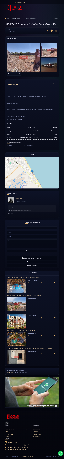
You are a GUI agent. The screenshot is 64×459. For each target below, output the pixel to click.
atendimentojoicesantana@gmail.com (21, 210)
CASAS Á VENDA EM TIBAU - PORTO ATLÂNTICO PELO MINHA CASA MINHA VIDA (29, 348)
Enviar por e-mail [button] (32, 251)
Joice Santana (18, 198)
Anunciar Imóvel (37, 436)
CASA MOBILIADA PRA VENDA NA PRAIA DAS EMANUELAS (23, 277)
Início (8, 18)
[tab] (11, 39)
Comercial (8, 436)
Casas (6, 431)
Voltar (56, 18)
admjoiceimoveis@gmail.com (17, 449)
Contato (35, 431)
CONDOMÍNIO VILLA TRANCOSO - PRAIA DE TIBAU (21, 330)
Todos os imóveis (9, 429)
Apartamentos (9, 434)
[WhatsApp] (7, 423)
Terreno (26, 18)
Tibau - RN (19, 18)
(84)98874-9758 (12, 442)
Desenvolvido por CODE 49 (52, 456)
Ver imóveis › (11, 213)
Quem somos (36, 429)
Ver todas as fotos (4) (15, 73)
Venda (13, 18)
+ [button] (7, 159)
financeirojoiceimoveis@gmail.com (18, 447)
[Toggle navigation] (57, 14)
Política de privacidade (27, 456)
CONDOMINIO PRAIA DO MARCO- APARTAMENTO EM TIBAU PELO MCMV (27, 313)
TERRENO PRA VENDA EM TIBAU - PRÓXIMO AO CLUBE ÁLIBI (24, 295)
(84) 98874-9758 (15, 207)
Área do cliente (37, 434)
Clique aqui (10, 372)
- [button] (7, 162)
